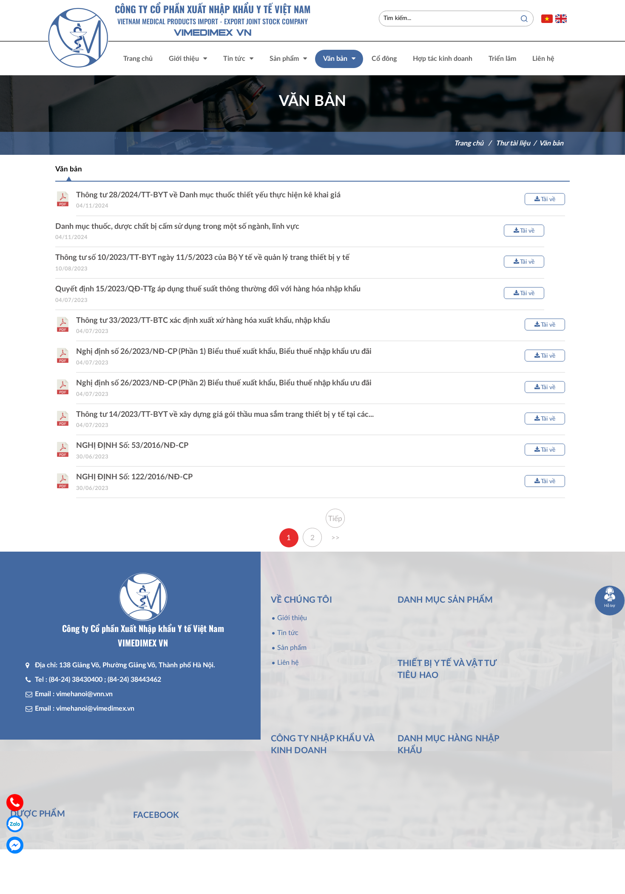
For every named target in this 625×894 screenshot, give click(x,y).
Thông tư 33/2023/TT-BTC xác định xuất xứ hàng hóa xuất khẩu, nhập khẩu (203, 321)
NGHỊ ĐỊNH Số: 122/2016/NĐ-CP (134, 477)
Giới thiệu (292, 618)
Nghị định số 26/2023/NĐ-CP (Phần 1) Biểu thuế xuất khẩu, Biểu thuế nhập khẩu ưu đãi (224, 352)
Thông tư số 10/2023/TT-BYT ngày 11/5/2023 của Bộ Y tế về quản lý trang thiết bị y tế (202, 258)
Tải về (548, 199)
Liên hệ (287, 662)
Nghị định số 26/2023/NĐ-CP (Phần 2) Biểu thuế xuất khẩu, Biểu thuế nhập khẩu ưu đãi (224, 383)
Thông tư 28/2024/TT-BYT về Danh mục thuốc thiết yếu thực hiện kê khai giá (208, 195)
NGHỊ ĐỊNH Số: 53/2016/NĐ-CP (132, 446)
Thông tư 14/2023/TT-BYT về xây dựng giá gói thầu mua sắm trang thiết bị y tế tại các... (225, 415)
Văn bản (551, 143)
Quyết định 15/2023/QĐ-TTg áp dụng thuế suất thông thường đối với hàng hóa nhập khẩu (208, 289)
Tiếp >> (335, 521)
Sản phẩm (292, 647)
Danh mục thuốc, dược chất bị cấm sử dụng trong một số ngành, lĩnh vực (177, 227)
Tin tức (287, 632)
